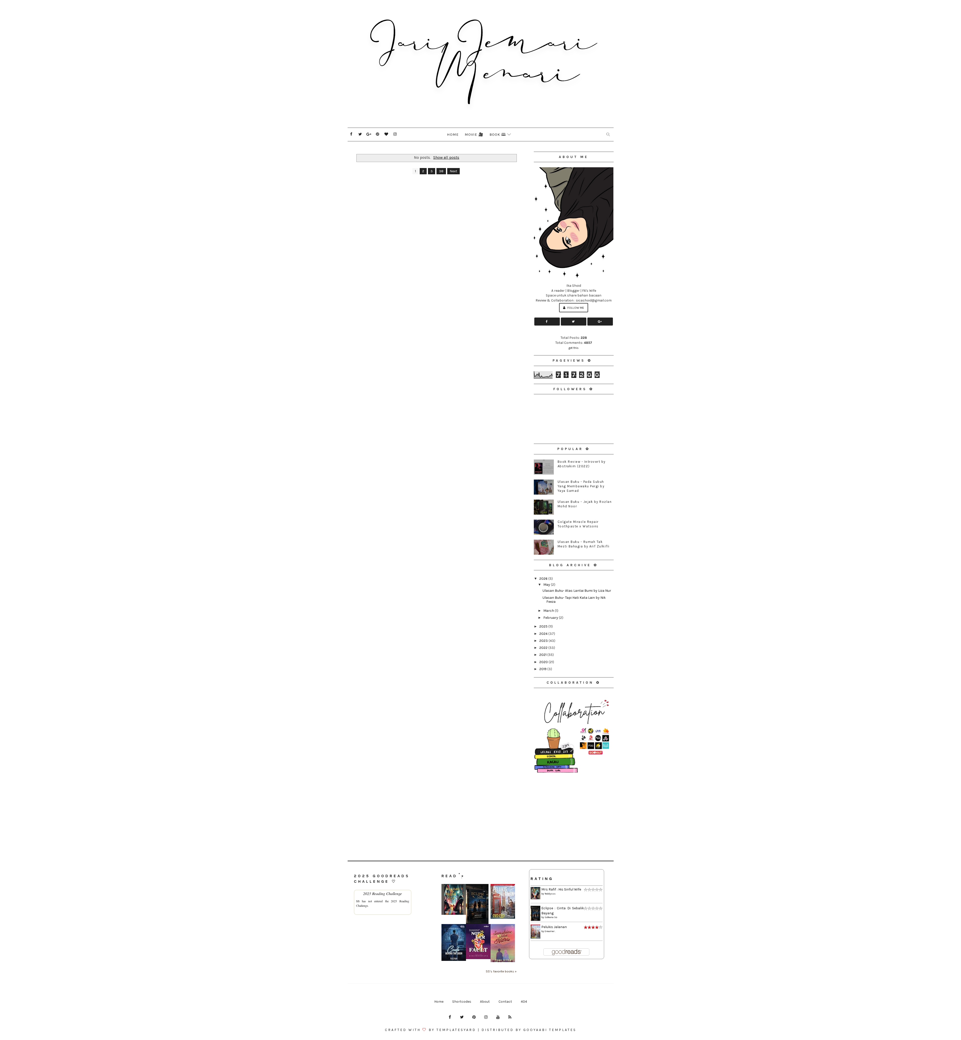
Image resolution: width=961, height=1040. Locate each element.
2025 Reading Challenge (382, 893)
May (547, 584)
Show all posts (446, 157)
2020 (544, 662)
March (549, 611)
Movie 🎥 (474, 134)
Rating (542, 878)
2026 (543, 578)
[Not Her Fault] (478, 941)
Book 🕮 (498, 134)
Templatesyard (456, 1030)
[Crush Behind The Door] (453, 942)
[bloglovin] (386, 134)
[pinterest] (377, 134)
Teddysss (550, 893)
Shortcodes (461, 1001)
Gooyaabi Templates (549, 1030)
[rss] (510, 1017)
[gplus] (369, 134)
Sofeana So (551, 917)
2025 (543, 626)
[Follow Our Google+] (600, 322)
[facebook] (351, 134)
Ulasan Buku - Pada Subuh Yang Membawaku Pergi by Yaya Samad (581, 486)
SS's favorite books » (501, 971)
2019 (543, 669)
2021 (543, 655)
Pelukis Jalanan (554, 927)
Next (453, 171)
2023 (544, 641)
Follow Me (575, 308)
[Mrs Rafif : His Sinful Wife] (453, 899)
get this (574, 348)
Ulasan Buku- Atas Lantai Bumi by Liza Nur (577, 590)
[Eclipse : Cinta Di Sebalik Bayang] (477, 904)
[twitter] (360, 134)
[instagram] (395, 134)
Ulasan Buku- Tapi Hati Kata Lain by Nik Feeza (574, 600)
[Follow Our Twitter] (573, 322)
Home (453, 134)
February (551, 618)
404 (524, 1001)
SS (358, 901)
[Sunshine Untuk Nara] (503, 943)
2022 (543, 648)
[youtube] (498, 1017)
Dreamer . (550, 931)
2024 (543, 634)
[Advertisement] (574, 809)
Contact (505, 1001)
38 (441, 171)
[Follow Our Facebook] (547, 322)
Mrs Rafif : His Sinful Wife (561, 889)
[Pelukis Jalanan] (503, 901)
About (485, 1001)
